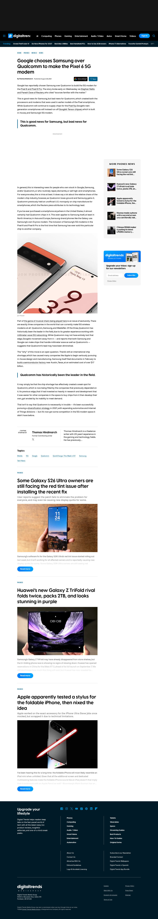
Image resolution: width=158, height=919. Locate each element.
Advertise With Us (73, 861)
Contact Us (71, 857)
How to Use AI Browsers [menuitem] (97, 44)
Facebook (61, 808)
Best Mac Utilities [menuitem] (61, 44)
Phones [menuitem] (58, 36)
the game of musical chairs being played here (45, 320)
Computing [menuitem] (46, 36)
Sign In (144, 35)
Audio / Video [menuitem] (97, 36)
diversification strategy (39, 408)
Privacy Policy (111, 281)
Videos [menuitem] (132, 36)
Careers (106, 886)
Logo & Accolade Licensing (77, 869)
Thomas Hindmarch (26, 79)
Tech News (21, 461)
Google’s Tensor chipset (70, 109)
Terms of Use (108, 899)
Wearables (114, 822)
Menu (4, 36)
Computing (71, 822)
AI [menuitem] (37, 36)
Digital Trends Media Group (31, 909)
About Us (70, 853)
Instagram (66, 808)
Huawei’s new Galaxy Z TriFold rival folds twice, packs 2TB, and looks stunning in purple (127, 189)
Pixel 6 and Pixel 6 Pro (31, 89)
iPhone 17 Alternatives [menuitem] (117, 44)
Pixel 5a (72, 105)
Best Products (115, 834)
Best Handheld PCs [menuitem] (77, 44)
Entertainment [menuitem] (81, 36)
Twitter (71, 808)
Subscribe (131, 275)
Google (34, 456)
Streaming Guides (117, 830)
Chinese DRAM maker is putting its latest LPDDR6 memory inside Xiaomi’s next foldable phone (126, 232)
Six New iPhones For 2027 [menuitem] (42, 44)
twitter (33, 439)
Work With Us (108, 890)
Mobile (19, 456)
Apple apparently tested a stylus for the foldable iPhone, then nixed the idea (126, 202)
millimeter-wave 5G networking (32, 335)
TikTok (81, 808)
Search (154, 36)
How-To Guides (116, 838)
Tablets (113, 818)
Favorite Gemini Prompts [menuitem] (138, 44)
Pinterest (86, 808)
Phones (69, 818)
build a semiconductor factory (31, 362)
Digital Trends (16, 39)
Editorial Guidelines (74, 865)
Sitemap (128, 895)
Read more (25, 569)
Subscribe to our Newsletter (120, 853)
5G (27, 456)
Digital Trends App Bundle (119, 869)
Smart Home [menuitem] (120, 36)
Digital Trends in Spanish (119, 865)
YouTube (76, 808)
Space (112, 826)
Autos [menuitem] (109, 36)
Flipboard (96, 808)
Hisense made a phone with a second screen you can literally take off (127, 217)
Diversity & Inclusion (110, 895)
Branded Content (116, 857)
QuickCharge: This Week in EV (64, 456)
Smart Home (72, 834)
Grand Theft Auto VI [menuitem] (21, 44)
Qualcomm (45, 456)
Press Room (129, 890)
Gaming (70, 826)
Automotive (71, 842)
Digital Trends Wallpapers (119, 861)
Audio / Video (72, 830)
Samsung (82, 456)
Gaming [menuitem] (68, 36)
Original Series (116, 842)
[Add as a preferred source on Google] (81, 79)
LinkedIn (91, 808)
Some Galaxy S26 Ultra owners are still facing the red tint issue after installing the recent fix (126, 174)
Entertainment (72, 838)
